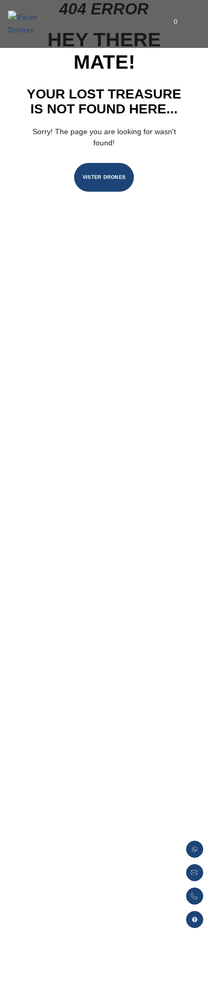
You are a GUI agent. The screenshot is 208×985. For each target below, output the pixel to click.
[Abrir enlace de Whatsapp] (194, 849)
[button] (194, 919)
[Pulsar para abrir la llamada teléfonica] (194, 896)
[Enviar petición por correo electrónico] (194, 872)
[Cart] (167, 24)
